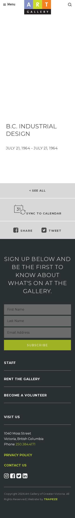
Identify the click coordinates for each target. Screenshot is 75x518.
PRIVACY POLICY (18, 455)
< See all (37, 190)
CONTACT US (15, 465)
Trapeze (51, 499)
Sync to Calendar (44, 213)
